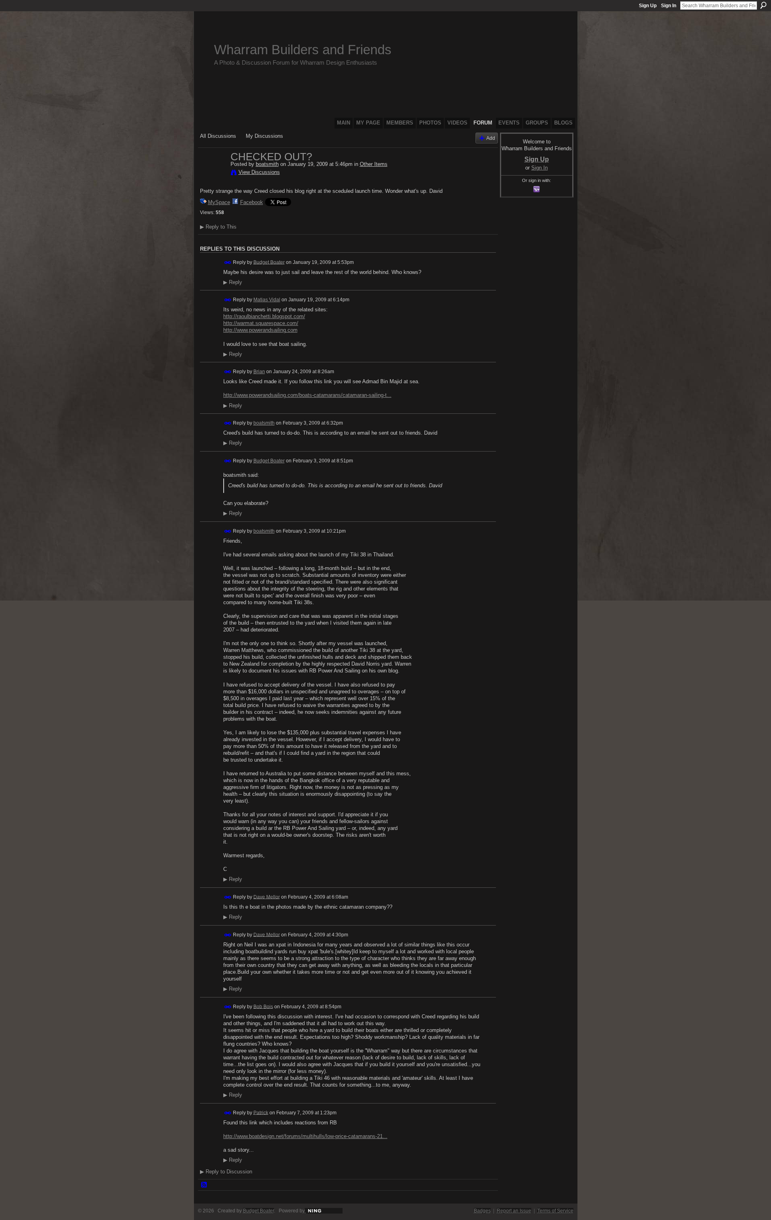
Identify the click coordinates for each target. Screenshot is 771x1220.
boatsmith (267, 164)
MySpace (219, 202)
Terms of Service (555, 1211)
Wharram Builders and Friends (303, 49)
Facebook (251, 202)
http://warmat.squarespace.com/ (260, 323)
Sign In (668, 5)
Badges (482, 1211)
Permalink (228, 262)
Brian (259, 371)
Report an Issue (514, 1211)
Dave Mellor (266, 896)
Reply (232, 282)
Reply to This (218, 227)
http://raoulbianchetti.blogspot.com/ (264, 316)
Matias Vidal (266, 299)
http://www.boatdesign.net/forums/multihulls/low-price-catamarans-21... (305, 1136)
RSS (204, 1185)
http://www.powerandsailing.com (260, 330)
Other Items (374, 164)
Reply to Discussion (226, 1172)
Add (490, 138)
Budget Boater (269, 262)
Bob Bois (263, 1006)
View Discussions (259, 172)
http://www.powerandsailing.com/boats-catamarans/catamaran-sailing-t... (307, 395)
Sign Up (648, 5)
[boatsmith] (213, 173)
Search (763, 5)
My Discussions (264, 136)
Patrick (260, 1112)
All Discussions (218, 136)
